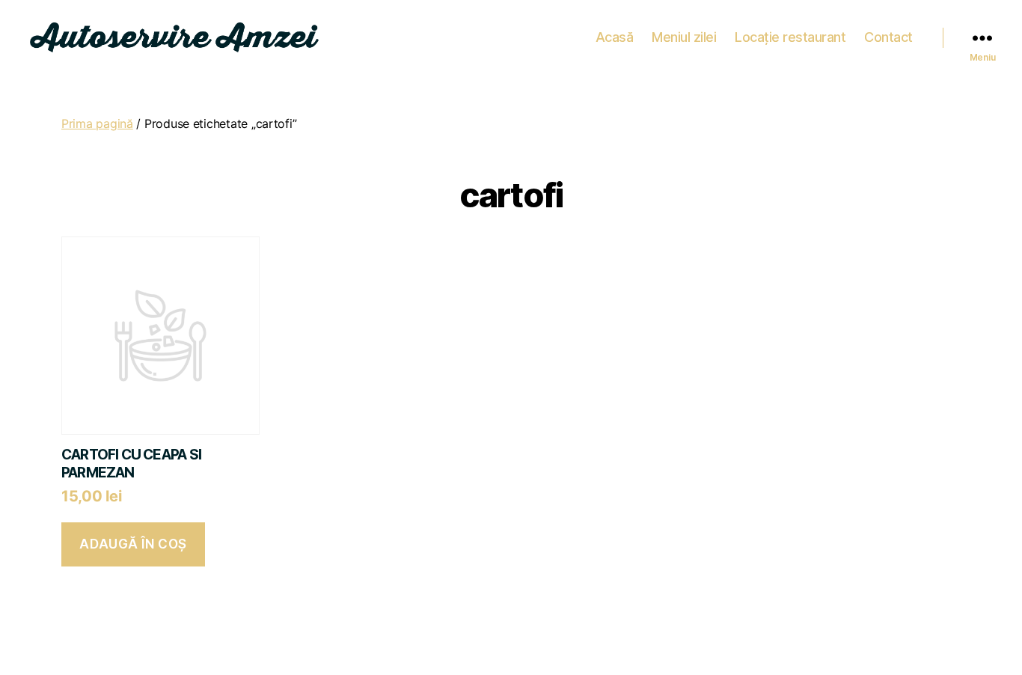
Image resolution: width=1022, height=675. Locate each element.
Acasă (615, 37)
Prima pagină (97, 123)
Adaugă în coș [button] (132, 544)
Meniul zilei (684, 37)
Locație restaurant (790, 37)
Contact (888, 37)
